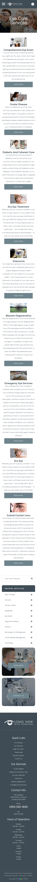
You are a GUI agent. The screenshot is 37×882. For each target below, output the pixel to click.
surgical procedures (12, 621)
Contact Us (18, 696)
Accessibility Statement (11, 875)
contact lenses (10, 605)
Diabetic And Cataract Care (18, 772)
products (8, 627)
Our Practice (18, 743)
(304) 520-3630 (18, 806)
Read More (18, 84)
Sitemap (30, 875)
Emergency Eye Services (18, 785)
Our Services (18, 746)
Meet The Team (18, 749)
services (8, 600)
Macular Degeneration (18, 782)
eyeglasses (8, 611)
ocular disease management (15, 637)
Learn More (18, 665)
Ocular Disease (18, 769)
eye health (8, 616)
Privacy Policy (22, 875)
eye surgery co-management (15, 632)
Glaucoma (18, 778)
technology (9, 643)
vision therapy (10, 594)
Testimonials (18, 752)
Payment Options (18, 755)
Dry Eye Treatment (18, 775)
